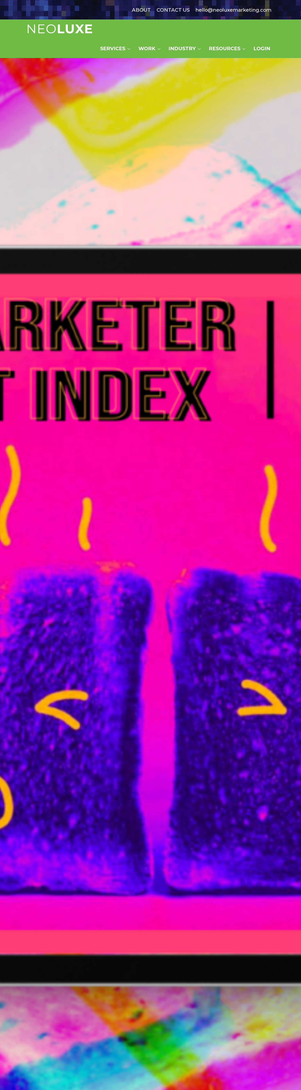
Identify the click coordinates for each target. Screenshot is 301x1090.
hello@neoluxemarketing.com (234, 10)
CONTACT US (173, 10)
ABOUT (141, 10)
